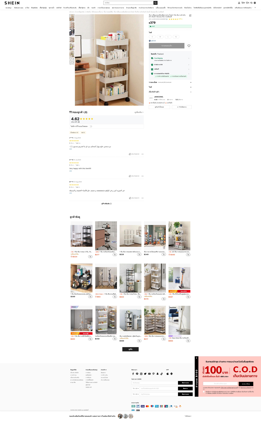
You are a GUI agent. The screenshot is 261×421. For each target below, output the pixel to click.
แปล (70, 149)
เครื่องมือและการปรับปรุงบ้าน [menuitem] (243, 8)
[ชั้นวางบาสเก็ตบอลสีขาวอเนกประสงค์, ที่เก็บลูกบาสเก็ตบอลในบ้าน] (155, 235)
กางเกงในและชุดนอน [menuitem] (104, 8)
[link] (243, 3)
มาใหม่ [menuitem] (27, 8)
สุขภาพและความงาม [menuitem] (118, 8)
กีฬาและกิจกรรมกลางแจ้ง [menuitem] (175, 8)
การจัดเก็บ (88, 12)
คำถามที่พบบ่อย (105, 380)
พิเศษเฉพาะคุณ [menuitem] (18, 8)
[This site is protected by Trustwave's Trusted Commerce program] (133, 410)
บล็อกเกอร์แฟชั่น (74, 377)
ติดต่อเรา (103, 372)
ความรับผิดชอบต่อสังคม (76, 380)
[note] (179, 291)
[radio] (152, 36)
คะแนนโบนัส (104, 377)
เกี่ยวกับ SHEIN (74, 372)
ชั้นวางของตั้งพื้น (108, 12)
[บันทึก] (189, 45)
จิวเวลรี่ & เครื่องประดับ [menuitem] (69, 8)
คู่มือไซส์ (88, 385)
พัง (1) (83, 132)
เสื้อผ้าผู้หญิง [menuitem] (43, 8)
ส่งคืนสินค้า (89, 375)
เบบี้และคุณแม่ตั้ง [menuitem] (160, 8)
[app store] (167, 374)
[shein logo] (12, 3)
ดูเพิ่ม (130, 349)
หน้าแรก (71, 12)
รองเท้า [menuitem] (93, 8)
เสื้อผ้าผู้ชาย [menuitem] (82, 8)
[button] (251, 3)
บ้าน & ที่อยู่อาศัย (79, 12)
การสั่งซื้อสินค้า (90, 380)
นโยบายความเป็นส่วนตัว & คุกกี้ (229, 387)
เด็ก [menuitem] (88, 8)
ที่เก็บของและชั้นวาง (97, 12)
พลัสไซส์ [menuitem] (58, 8)
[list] (148, 373)
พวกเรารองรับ (135, 402)
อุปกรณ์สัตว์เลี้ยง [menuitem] (228, 8)
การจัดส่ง (88, 372)
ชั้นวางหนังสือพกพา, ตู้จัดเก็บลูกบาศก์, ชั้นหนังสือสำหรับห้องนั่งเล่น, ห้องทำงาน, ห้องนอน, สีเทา (130, 336)
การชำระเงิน (104, 375)
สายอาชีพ (73, 382)
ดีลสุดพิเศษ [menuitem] (34, 8)
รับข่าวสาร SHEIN (136, 379)
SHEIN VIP (89, 387)
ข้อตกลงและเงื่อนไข (246, 387)
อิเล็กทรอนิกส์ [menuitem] (217, 8)
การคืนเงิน (88, 377)
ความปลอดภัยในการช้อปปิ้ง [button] (161, 73)
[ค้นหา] (155, 3)
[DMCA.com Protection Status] (138, 410)
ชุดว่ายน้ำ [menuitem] (51, 8)
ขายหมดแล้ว (166, 46)
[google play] (171, 374)
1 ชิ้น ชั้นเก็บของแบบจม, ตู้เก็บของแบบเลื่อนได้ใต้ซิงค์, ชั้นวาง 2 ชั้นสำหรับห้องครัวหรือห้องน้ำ (81, 294)
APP (167, 370)
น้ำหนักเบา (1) (74, 132)
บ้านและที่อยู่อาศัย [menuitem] (131, 8)
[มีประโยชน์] (130, 154)
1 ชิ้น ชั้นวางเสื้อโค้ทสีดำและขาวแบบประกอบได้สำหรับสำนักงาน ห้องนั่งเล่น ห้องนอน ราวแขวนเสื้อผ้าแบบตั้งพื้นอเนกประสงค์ (81, 336)
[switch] (90, 126)
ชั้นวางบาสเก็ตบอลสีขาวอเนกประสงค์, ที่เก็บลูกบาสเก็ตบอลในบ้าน (155, 252)
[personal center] (239, 3)
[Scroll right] (255, 8)
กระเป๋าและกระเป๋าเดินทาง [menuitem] (146, 8)
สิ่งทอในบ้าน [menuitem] (187, 8)
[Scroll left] (252, 8)
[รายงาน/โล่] (142, 154)
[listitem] (81, 241)
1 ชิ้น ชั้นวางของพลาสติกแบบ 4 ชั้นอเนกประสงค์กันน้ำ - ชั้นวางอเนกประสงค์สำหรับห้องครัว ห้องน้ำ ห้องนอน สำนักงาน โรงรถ (130, 252)
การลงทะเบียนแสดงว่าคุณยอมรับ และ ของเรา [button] (228, 388)
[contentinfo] (162, 406)
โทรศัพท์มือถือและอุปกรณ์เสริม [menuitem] (202, 8)
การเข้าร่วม (73, 375)
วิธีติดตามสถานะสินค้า (92, 382)
